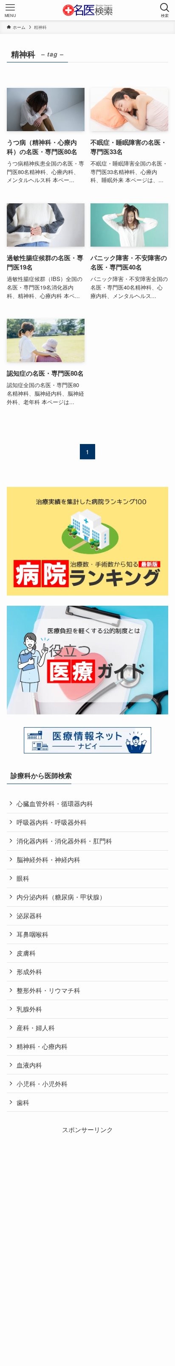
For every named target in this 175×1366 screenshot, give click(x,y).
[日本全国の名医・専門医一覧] (87, 10)
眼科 (23, 878)
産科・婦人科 (36, 1027)
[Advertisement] (87, 1222)
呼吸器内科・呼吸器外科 (52, 822)
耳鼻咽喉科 (32, 934)
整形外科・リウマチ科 (48, 990)
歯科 (23, 1102)
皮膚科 (26, 952)
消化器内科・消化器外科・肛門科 (64, 840)
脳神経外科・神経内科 (48, 859)
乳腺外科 (29, 1008)
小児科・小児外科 (42, 1083)
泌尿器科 (29, 915)
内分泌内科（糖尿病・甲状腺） (61, 896)
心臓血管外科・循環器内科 (55, 803)
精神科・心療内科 (42, 1046)
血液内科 (29, 1064)
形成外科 (29, 971)
